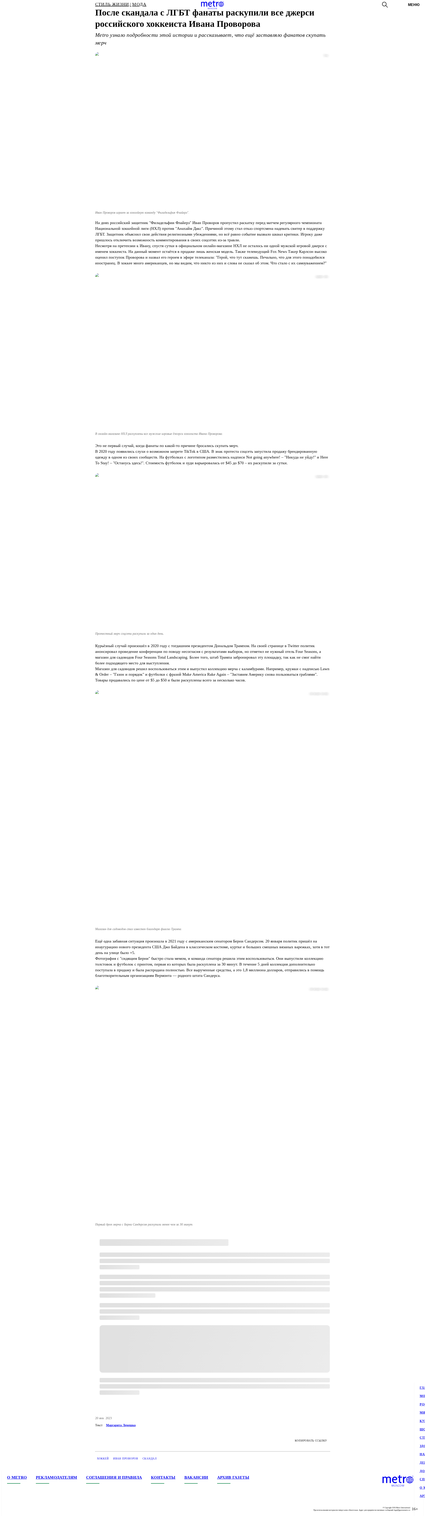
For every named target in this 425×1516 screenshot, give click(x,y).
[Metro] (212, 4)
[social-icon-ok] (28, 1508)
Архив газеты (233, 1477)
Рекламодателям (56, 1477)
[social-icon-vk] (10, 1508)
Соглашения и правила (114, 1477)
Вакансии (196, 1477)
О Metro (17, 1477)
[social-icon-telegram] (19, 1508)
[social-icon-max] (37, 1508)
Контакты (163, 1477)
